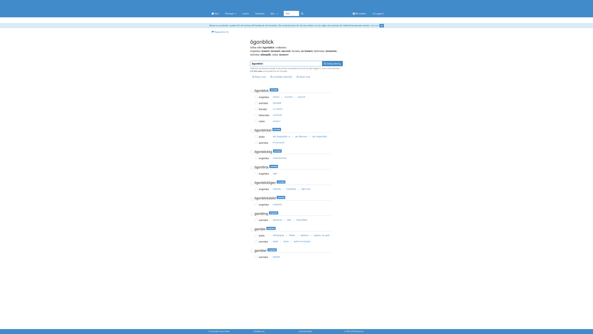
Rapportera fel (221, 31)
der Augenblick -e (281, 136)
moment (289, 96)
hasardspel (301, 219)
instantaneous (280, 157)
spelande (277, 219)
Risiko (292, 235)
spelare (276, 256)
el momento (278, 142)
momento (277, 114)
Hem (216, 13)
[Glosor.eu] (225, 5)
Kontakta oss (259, 331)
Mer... (274, 13)
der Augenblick (319, 136)
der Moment (301, 136)
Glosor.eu (360, 331)
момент (277, 120)
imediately (291, 188)
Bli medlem (360, 13)
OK (381, 25)
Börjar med (260, 76)
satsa (286, 241)
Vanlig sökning (333, 63)
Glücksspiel (278, 235)
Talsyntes (259, 13)
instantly (277, 188)
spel (289, 219)
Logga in (379, 13)
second (301, 96)
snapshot (277, 204)
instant (276, 96)
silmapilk (277, 102)
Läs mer (375, 25)
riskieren (304, 235)
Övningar (230, 13)
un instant (277, 108)
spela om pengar (302, 241)
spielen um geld (321, 235)
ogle (275, 173)
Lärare (245, 13)
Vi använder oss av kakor (219, 331)
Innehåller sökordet (282, 76)
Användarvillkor (305, 331)
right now (305, 188)
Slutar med (304, 76)
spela (275, 241)
